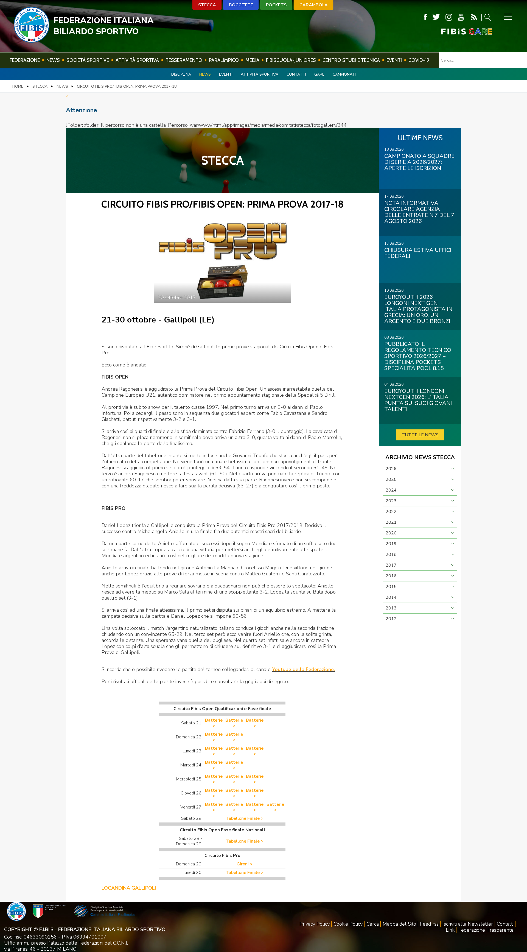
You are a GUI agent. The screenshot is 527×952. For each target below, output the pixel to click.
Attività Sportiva (137, 60)
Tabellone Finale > (245, 818)
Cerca (372, 924)
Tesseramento (184, 60)
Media (252, 60)
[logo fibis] (31, 41)
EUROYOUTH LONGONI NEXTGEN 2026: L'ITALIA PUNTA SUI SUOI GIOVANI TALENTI (418, 400)
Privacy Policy (314, 924)
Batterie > (214, 723)
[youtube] (460, 17)
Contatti (296, 74)
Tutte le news (420, 435)
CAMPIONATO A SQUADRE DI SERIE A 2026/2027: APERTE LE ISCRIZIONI (419, 162)
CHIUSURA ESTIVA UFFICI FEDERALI (417, 253)
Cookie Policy (348, 924)
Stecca (207, 5)
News (53, 60)
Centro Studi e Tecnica (351, 60)
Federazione (25, 60)
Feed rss (429, 924)
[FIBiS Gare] (457, 31)
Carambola (313, 5)
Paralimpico (224, 60)
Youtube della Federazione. (303, 669)
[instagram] (449, 17)
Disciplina (181, 74)
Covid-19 (418, 60)
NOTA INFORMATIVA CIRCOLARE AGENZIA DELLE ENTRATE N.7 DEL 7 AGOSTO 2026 (419, 212)
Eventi (394, 60)
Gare (319, 74)
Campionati (344, 74)
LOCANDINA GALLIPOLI (129, 888)
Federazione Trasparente (486, 930)
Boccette (241, 5)
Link (450, 930)
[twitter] (436, 17)
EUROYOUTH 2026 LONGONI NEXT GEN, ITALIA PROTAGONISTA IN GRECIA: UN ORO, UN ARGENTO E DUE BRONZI (418, 309)
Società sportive (87, 60)
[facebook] (425, 17)
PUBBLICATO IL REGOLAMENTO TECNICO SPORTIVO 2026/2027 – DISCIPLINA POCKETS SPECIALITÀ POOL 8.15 (417, 356)
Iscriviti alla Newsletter (467, 924)
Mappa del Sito (399, 924)
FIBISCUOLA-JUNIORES (291, 60)
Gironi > (245, 864)
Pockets (276, 5)
